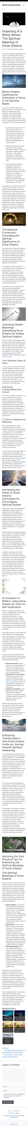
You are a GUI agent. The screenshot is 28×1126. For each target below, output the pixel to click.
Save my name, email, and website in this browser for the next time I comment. (14, 1095)
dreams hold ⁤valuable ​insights (14, 681)
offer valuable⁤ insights (19, 458)
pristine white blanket (17, 272)
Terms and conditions (14, 1113)
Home (9, 1110)
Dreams (6, 1048)
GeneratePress (14, 1117)
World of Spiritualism (11, 5)
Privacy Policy (16, 1110)
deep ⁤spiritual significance (16, 250)
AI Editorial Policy (14, 1124)
